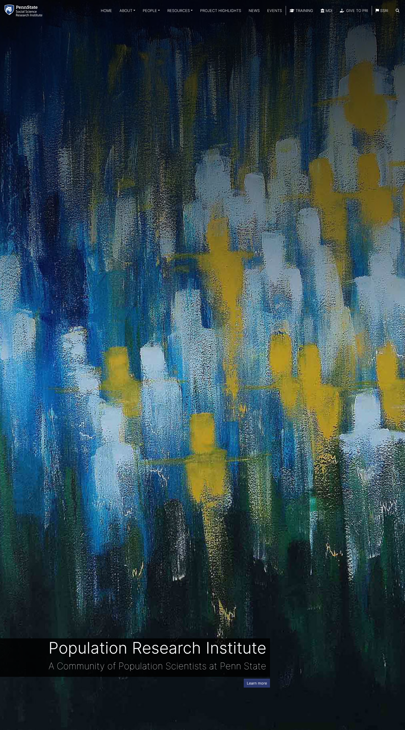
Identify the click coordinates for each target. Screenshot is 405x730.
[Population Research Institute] (24, 10)
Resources (178, 10)
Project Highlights (220, 10)
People (150, 10)
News (254, 10)
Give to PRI (356, 10)
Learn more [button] (257, 683)
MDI (328, 10)
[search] (397, 10)
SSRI (383, 10)
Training (303, 10)
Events (274, 10)
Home (106, 10)
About (126, 10)
